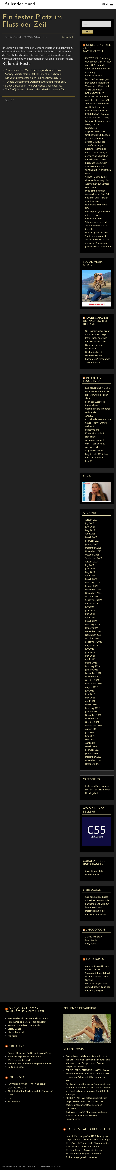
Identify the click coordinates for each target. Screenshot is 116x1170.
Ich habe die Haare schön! (98, 419)
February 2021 (92, 749)
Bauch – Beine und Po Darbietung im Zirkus (29, 1053)
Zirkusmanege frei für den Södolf (24, 1056)
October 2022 (92, 680)
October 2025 (92, 554)
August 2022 (91, 687)
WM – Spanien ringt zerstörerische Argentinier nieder (95, 447)
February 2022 (92, 708)
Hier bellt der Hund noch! (97, 789)
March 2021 (91, 746)
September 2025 (93, 558)
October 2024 (92, 596)
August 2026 (91, 519)
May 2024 (90, 613)
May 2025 (90, 572)
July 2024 (89, 606)
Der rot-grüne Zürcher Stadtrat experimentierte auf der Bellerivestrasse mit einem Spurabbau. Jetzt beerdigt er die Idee (98, 239)
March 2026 (91, 537)
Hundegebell (67, 37)
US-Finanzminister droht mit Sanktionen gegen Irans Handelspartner (97, 334)
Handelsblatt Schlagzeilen (88, 1129)
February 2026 (92, 540)
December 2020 (93, 756)
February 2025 (92, 582)
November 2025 (93, 551)
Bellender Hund (20, 4)
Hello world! (14, 1101)
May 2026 (90, 530)
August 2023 (91, 645)
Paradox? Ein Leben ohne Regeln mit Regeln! (30, 1063)
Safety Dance (14, 1028)
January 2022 (91, 711)
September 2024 (93, 599)
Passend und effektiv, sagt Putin (24, 1025)
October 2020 (92, 763)
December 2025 (93, 547)
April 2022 (90, 701)
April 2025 (90, 575)
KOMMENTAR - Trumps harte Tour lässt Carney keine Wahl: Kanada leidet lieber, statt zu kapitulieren (98, 121)
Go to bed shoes (16, 1066)
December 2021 (93, 715)
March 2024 (91, 620)
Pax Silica (12, 1035)
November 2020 (93, 760)
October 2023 (92, 638)
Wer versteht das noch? (20, 1060)
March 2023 (91, 662)
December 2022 (93, 673)
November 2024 (93, 593)
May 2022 (90, 697)
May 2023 (90, 655)
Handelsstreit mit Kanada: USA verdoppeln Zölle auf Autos (97, 359)
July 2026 (89, 523)
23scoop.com (95, 930)
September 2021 (93, 725)
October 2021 (92, 722)
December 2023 (93, 631)
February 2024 (92, 624)
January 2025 (91, 586)
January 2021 (91, 753)
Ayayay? (89, 415)
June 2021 (90, 735)
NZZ (12, 100)
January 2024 (91, 627)
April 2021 (90, 742)
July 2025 (89, 565)
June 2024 (90, 610)
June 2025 (90, 568)
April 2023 (90, 659)
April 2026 (90, 533)
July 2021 (89, 732)
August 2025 (91, 561)
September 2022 (93, 683)
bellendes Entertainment (97, 786)
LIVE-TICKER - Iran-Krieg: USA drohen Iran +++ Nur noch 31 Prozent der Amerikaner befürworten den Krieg (98, 65)
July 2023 (89, 648)
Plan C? (88, 461)
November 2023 (93, 634)
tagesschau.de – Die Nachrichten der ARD (96, 321)
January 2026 (91, 544)
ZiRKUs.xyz (16, 1046)
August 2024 (91, 603)
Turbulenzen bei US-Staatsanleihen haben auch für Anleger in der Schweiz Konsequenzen (86, 1115)
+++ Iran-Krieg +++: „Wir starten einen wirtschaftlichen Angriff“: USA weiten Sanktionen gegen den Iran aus (85, 1153)
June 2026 (90, 526)
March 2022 (91, 704)
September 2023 (93, 641)
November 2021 (93, 718)
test (10, 1098)
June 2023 (90, 652)
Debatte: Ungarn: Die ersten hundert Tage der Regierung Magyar (97, 987)
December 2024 (93, 589)
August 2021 (91, 729)
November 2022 (93, 676)
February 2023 (92, 666)
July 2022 (89, 690)
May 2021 (90, 739)
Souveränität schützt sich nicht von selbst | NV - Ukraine (97, 976)
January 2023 (91, 669)
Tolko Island (18, 1077)
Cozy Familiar (91, 943)
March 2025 (91, 579)
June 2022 (90, 694)
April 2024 (90, 617)
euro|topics (95, 959)
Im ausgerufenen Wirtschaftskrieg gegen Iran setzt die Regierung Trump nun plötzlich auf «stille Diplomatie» (97, 82)
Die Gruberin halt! (16, 1032)
